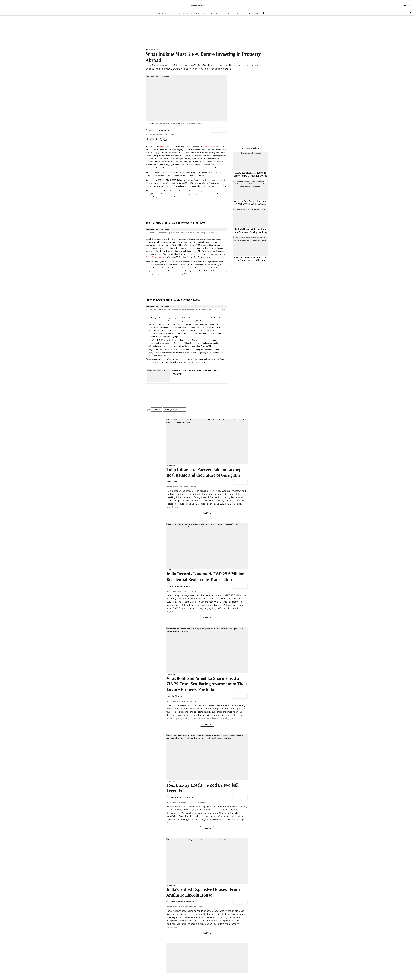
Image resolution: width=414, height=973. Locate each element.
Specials (228, 13)
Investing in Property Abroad (174, 409)
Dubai (161, 146)
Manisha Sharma (174, 696)
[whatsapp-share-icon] (147, 141)
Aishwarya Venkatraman (157, 130)
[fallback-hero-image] (250, 161)
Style (171, 13)
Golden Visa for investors (156, 257)
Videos (255, 13)
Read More (207, 513)
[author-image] (168, 797)
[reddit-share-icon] (165, 141)
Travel (199, 13)
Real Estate (156, 409)
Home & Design (185, 13)
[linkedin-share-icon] (160, 141)
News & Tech (242, 13)
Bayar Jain (171, 481)
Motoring (159, 13)
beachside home (209, 146)
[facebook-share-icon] (156, 141)
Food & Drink (213, 13)
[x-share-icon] (152, 141)
